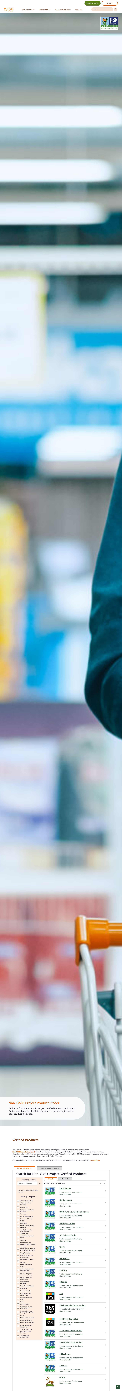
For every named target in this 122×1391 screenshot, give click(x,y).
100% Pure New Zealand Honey (74, 1212)
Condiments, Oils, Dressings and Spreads (27, 1243)
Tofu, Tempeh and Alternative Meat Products (26, 1331)
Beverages (23, 1214)
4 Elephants (64, 1354)
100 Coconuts (65, 1200)
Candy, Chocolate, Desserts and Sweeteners (26, 1231)
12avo (62, 1247)
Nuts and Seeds (25, 1291)
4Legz (62, 1377)
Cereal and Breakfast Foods (27, 1237)
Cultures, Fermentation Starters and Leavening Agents (27, 1248)
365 (61, 1293)
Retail (22, 1315)
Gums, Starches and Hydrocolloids (26, 1270)
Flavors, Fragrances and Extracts (26, 1256)
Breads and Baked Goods (26, 1220)
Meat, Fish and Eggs (26, 1286)
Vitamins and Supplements (24, 1336)
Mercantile (23, 1288)
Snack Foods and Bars (27, 1318)
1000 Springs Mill (67, 1223)
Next (102, 1183)
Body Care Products (26, 1216)
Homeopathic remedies (24, 1282)
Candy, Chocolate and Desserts (27, 1226)
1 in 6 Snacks (65, 1188)
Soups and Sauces (26, 1320)
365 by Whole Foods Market (72, 1305)
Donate (109, 3)
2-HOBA (63, 1270)
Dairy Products (25, 1253)
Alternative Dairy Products (25, 1204)
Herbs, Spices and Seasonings (26, 1278)
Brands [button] (50, 1179)
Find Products (92, 3)
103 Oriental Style (67, 1235)
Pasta (22, 1302)
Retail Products (24, 1169)
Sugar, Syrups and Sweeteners (26, 1326)
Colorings (23, 1240)
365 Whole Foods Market (70, 1330)
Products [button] (65, 1179)
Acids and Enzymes (26, 1200)
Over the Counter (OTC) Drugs (26, 1294)
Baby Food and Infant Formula (27, 1210)
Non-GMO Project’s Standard (23, 1152)
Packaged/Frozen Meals (26, 1298)
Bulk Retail (23, 1223)
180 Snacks (64, 1258)
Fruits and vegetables (27, 1260)
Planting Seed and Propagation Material (27, 1312)
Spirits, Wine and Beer (27, 1323)
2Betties (63, 1282)
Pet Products (24, 1304)
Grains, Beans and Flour (26, 1265)
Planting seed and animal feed (26, 1307)
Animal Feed (24, 1207)
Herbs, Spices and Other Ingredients (26, 1274)
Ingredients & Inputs (50, 1169)
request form (95, 1160)
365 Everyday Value (68, 1319)
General (22, 1262)
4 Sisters (63, 1365)
